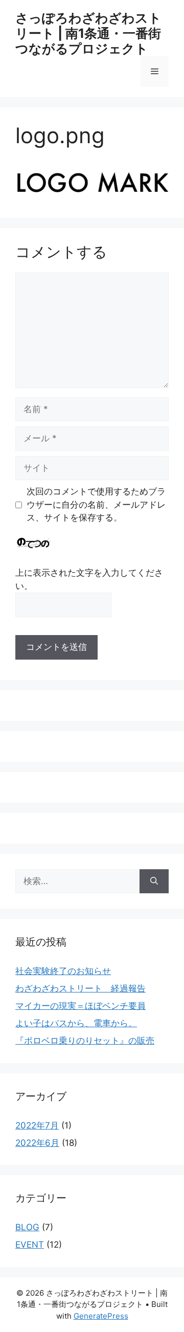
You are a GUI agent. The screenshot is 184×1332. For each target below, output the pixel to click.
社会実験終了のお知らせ (63, 971)
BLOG (27, 1227)
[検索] (154, 881)
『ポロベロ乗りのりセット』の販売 (84, 1040)
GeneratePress (101, 1316)
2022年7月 (37, 1125)
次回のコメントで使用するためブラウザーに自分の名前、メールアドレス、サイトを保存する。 (96, 504)
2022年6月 (37, 1143)
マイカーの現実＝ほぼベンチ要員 (80, 1006)
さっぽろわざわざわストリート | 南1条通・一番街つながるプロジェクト (88, 33)
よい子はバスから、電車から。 (76, 1023)
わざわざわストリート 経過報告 (80, 988)
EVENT (29, 1244)
